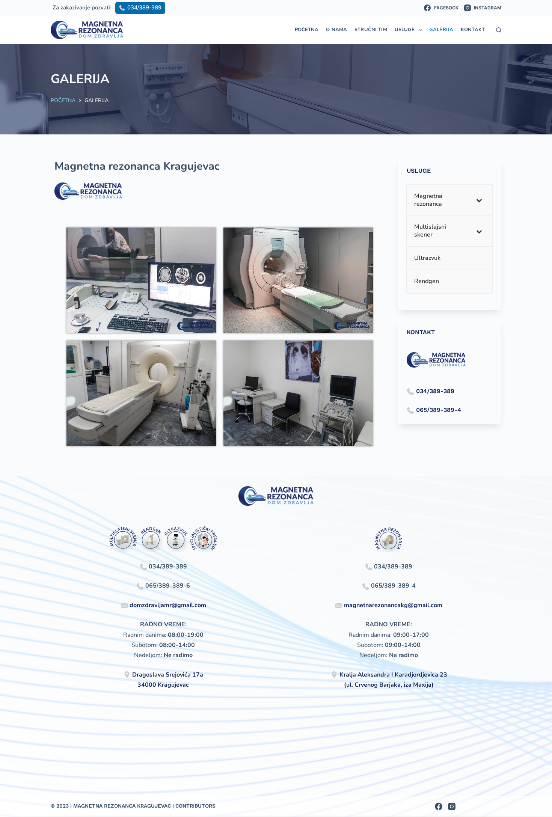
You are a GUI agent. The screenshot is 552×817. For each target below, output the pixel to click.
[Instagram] (451, 806)
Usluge (405, 29)
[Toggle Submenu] (479, 200)
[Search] (498, 30)
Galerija (441, 29)
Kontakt (473, 29)
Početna (307, 29)
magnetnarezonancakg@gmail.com (393, 605)
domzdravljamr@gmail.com (168, 605)
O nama (336, 29)
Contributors (195, 806)
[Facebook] (438, 806)
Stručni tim (370, 29)
